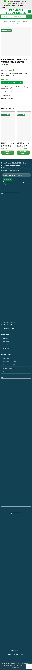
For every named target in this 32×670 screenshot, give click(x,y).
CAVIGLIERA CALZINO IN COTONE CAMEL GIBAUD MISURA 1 (7, 145)
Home (5, 21)
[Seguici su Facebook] (13, 645)
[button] (2, 11)
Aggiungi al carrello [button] (7, 152)
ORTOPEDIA (23, 21)
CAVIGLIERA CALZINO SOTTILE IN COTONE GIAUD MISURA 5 (23, 145)
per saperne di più (18, 91)
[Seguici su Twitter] (17, 645)
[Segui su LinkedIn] (19, 645)
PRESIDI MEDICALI (13, 21)
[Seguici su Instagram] (15, 645)
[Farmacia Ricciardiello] (15, 11)
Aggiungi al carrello (12, 82)
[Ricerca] (28, 16)
